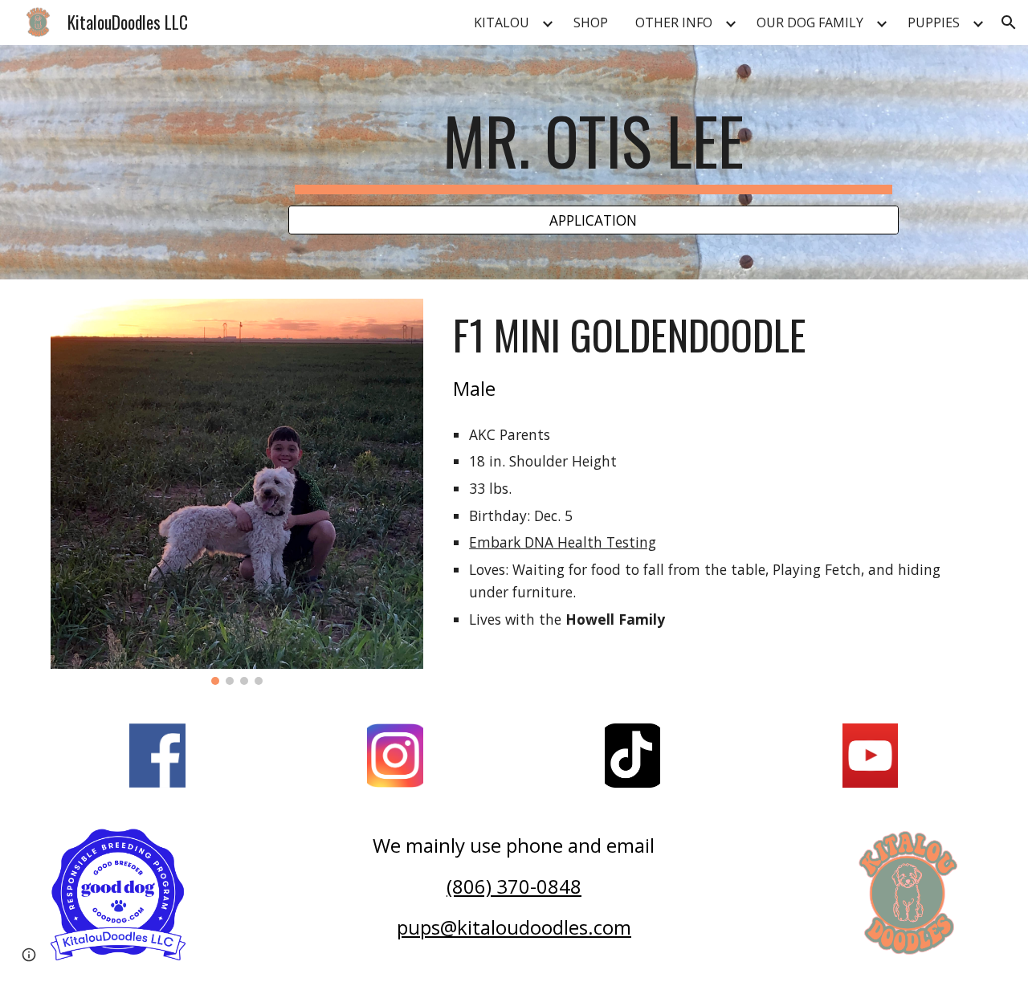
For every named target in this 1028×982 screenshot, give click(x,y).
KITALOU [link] (501, 22)
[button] (1008, 22)
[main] (593, 148)
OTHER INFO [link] (673, 22)
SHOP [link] (590, 22)
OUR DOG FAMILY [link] (810, 22)
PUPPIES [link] (934, 22)
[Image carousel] (237, 492)
